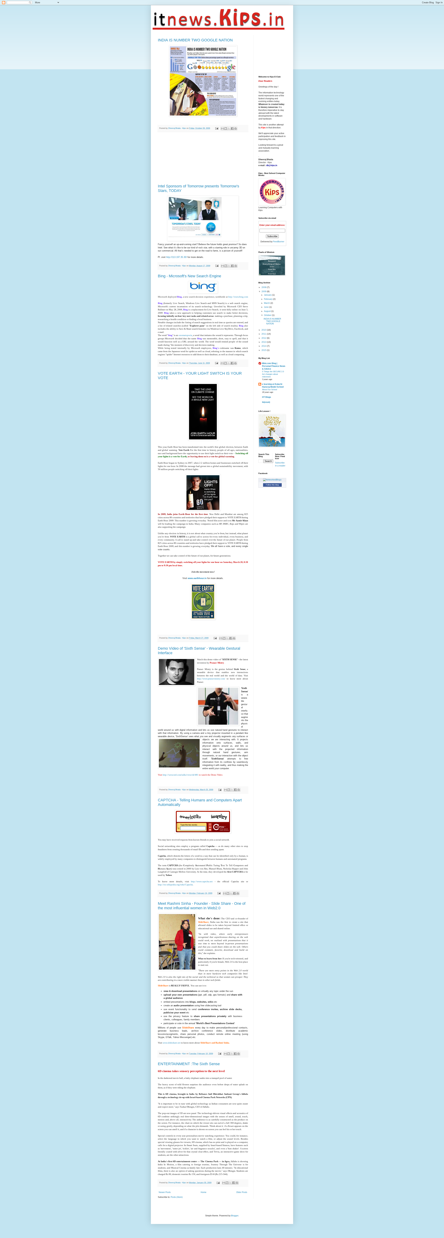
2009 (264, 291)
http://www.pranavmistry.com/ (211, 678)
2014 (264, 346)
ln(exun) (266, 402)
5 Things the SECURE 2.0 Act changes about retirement (273, 374)
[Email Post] (216, 128)
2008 (264, 287)
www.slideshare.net (172, 1042)
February (268, 299)
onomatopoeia (185, 335)
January (268, 295)
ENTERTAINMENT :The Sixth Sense (189, 1064)
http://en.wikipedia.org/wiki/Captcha (175, 884)
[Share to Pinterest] (235, 128)
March (267, 303)
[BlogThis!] (225, 128)
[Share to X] (229, 128)
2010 (264, 330)
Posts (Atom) (177, 1197)
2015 (264, 350)
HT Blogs (266, 397)
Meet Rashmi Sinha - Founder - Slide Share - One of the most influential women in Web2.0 (201, 905)
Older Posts (241, 1192)
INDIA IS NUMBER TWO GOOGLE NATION (195, 40)
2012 (264, 338)
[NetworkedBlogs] (272, 480)
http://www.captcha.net (202, 881)
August (267, 311)
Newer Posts (165, 1192)
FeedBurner (278, 241)
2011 (264, 334)
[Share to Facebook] (232, 128)
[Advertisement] (203, 158)
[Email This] (222, 128)
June (266, 307)
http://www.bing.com (238, 296)
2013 (264, 342)
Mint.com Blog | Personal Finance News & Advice (273, 366)
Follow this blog (272, 485)
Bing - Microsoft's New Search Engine (189, 276)
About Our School (269, 389)
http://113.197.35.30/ (176, 257)
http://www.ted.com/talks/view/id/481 (180, 774)
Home (203, 1192)
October (268, 315)
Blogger (234, 1215)
